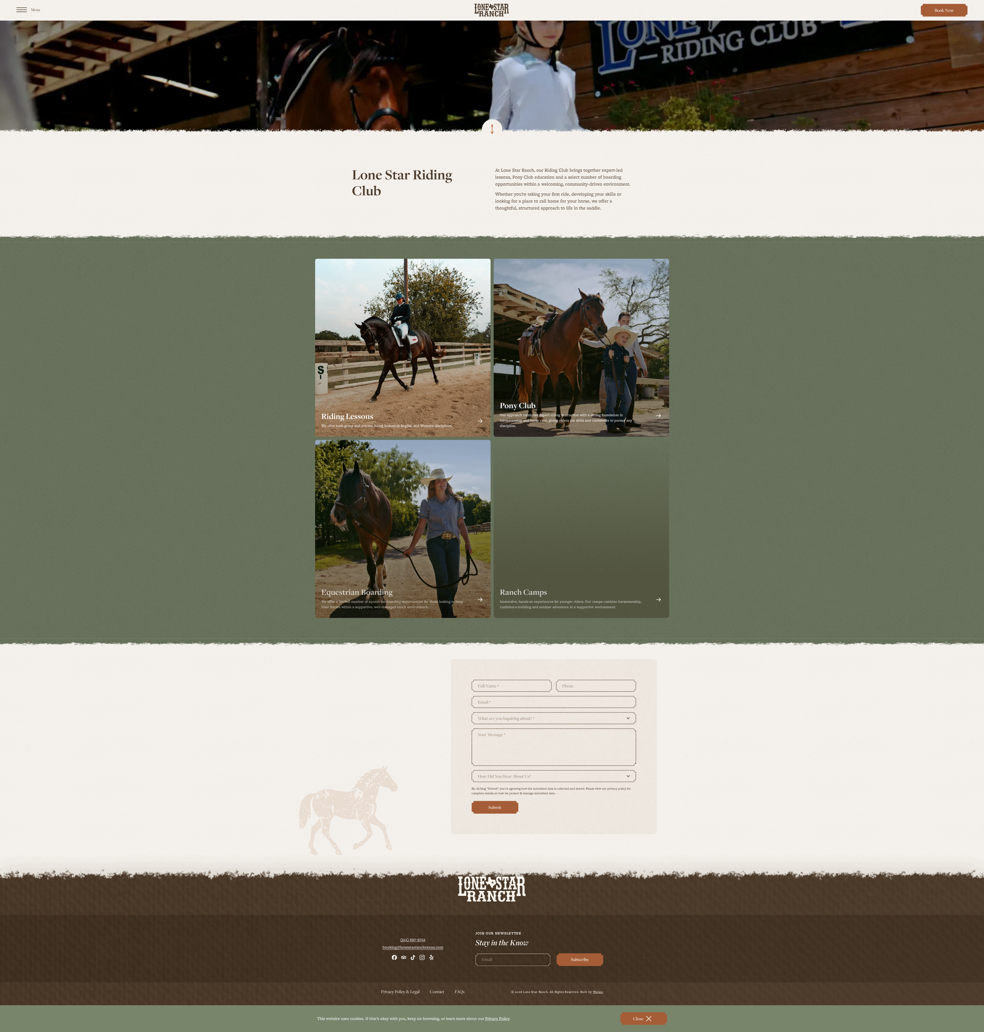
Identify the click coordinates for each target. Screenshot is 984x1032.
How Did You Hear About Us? (504, 803)
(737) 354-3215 (349, 719)
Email (484, 728)
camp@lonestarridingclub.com (364, 772)
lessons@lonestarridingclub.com (365, 754)
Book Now (947, 11)
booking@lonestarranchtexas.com (413, 974)
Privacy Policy (497, 1018)
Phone (568, 712)
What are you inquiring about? (506, 745)
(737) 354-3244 (349, 737)
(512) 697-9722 (412, 966)
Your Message (491, 761)
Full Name (488, 712)
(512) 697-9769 (349, 702)
